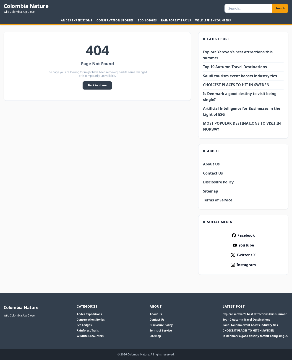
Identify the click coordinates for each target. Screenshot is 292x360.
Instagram (246, 264)
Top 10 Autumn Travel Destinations (235, 66)
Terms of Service (217, 200)
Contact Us (213, 173)
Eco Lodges (147, 20)
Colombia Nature (26, 6)
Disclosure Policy (218, 182)
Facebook (246, 235)
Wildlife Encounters (213, 20)
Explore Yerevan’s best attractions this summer (255, 314)
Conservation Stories (115, 20)
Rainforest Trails (176, 20)
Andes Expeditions (76, 20)
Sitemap (210, 191)
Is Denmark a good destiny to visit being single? (255, 336)
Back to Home (97, 85)
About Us (211, 164)
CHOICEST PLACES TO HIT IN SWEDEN (236, 84)
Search (280, 8)
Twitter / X (246, 254)
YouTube (246, 245)
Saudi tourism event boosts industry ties (240, 75)
